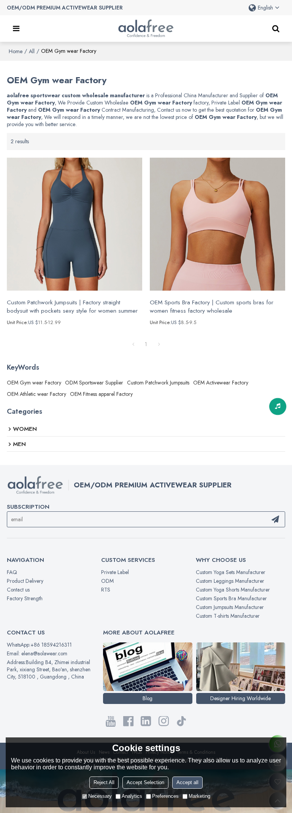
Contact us (18, 589)
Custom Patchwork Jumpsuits (158, 382)
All (32, 51)
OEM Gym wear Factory (34, 382)
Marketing (199, 796)
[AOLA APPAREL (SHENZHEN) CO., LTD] (146, 28)
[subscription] (275, 519)
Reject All (104, 782)
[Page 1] (133, 344)
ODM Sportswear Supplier (94, 382)
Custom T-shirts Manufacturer (228, 616)
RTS (105, 589)
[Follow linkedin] (146, 721)
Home (15, 51)
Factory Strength (25, 598)
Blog (147, 698)
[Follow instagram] (163, 721)
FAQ (12, 572)
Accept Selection (145, 782)
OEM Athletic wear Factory (36, 394)
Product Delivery (25, 581)
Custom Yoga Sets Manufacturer (230, 572)
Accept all (187, 782)
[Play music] (277, 406)
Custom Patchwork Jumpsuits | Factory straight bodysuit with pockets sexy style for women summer (72, 306)
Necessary (100, 796)
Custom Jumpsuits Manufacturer (230, 607)
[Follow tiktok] (181, 721)
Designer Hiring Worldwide (240, 698)
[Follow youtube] (111, 721)
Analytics (132, 796)
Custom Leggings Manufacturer (230, 581)
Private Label (115, 572)
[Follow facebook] (128, 721)
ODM (107, 581)
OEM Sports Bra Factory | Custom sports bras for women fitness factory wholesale (211, 306)
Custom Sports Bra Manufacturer (231, 598)
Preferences (165, 796)
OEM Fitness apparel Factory (101, 394)
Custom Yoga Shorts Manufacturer (233, 589)
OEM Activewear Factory (220, 382)
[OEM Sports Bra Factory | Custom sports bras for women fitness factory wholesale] (217, 224)
